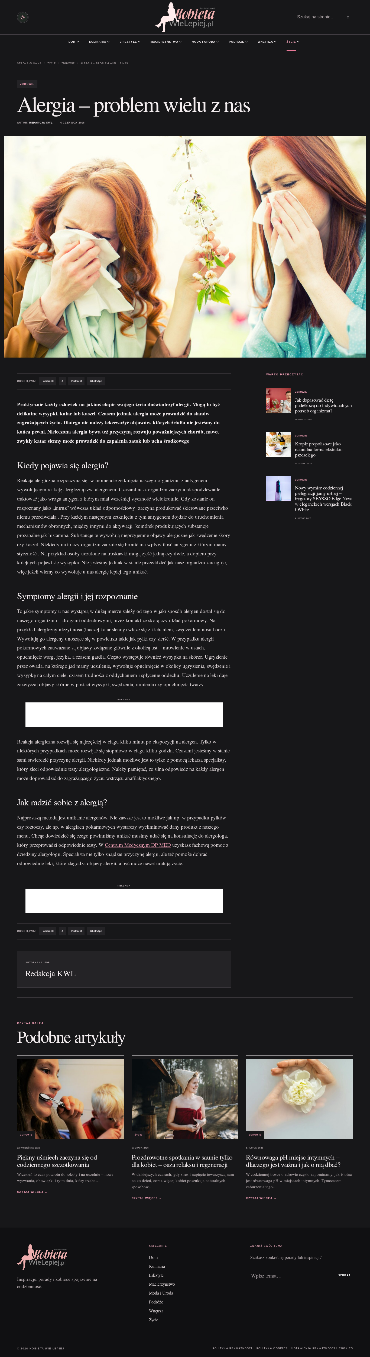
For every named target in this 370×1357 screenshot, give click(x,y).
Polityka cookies (272, 1348)
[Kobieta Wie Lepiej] (185, 17)
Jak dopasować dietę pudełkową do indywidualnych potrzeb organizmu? (323, 405)
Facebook (48, 381)
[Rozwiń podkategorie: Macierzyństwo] (180, 41)
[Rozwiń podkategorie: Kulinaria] (108, 41)
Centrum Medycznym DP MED (138, 844)
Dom (72, 41)
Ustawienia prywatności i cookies (322, 1348)
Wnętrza (265, 41)
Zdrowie (68, 63)
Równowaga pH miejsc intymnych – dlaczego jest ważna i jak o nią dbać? (293, 1160)
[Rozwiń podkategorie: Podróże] (246, 41)
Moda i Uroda (203, 41)
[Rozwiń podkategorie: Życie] (298, 41)
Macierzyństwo (164, 41)
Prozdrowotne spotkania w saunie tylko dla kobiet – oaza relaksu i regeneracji (182, 1160)
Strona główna (29, 63)
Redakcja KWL (41, 122)
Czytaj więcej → (32, 1192)
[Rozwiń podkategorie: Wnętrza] (275, 41)
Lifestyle (128, 41)
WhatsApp (96, 381)
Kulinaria (97, 41)
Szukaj (344, 1275)
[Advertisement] (124, 714)
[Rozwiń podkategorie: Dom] (77, 41)
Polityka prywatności (232, 1348)
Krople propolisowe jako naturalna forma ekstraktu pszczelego (319, 449)
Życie (291, 41)
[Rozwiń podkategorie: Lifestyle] (139, 41)
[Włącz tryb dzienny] (23, 17)
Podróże (236, 41)
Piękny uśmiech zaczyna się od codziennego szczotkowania (57, 1160)
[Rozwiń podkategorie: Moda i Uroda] (217, 41)
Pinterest (76, 381)
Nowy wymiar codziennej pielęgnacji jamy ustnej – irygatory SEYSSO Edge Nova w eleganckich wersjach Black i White (323, 498)
